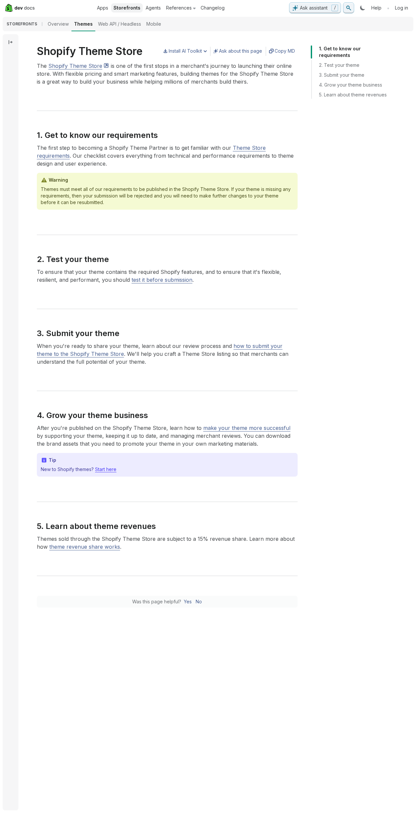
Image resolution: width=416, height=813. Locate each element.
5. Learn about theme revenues (353, 94)
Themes (83, 24)
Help (376, 8)
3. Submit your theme (341, 75)
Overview (58, 24)
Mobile (153, 24)
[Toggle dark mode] (362, 8)
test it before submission (162, 279)
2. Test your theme (339, 65)
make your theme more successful (246, 428)
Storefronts (126, 8)
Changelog (213, 8)
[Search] (348, 7)
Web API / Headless (119, 24)
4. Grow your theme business (350, 85)
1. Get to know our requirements (340, 52)
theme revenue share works (84, 546)
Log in (401, 8)
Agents (153, 8)
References (179, 8)
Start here (105, 469)
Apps (102, 8)
